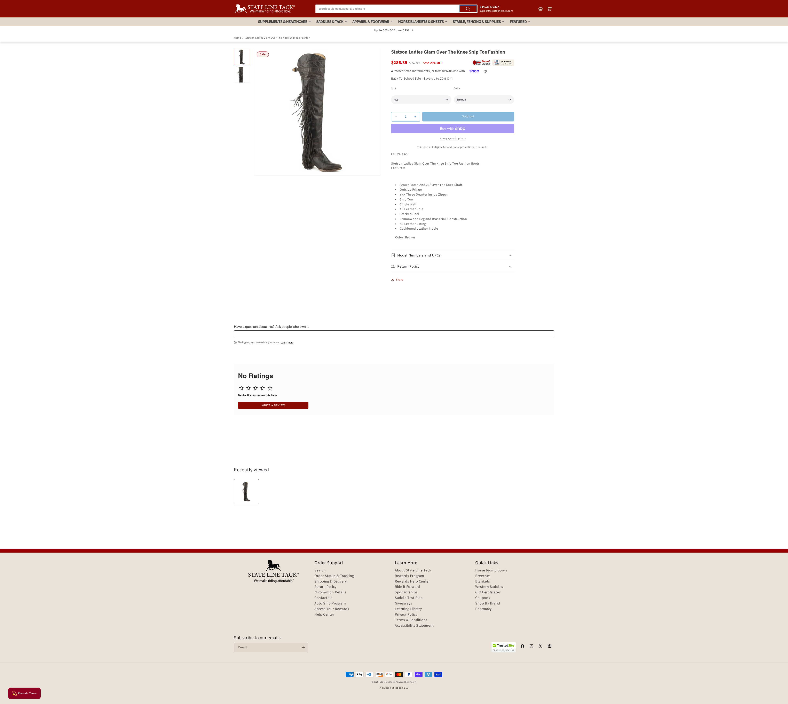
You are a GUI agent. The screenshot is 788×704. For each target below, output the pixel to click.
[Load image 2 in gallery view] (242, 75)
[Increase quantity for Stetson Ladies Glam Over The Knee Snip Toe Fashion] (415, 116)
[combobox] (396, 9)
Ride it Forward (407, 586)
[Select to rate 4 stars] (263, 388)
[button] (452, 255)
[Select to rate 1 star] (241, 388)
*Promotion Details (330, 592)
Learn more (287, 342)
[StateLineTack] (265, 9)
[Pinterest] (549, 647)
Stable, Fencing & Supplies (477, 22)
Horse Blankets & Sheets (421, 22)
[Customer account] (540, 8)
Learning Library (408, 609)
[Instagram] (531, 647)
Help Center (324, 614)
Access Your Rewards (331, 609)
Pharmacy (483, 609)
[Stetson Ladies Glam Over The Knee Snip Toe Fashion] (246, 491)
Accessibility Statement (414, 625)
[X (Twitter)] (540, 647)
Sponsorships (406, 592)
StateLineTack (387, 681)
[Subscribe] (303, 647)
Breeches (483, 576)
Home (237, 38)
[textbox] (394, 334)
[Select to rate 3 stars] (255, 388)
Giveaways (403, 603)
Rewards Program (409, 576)
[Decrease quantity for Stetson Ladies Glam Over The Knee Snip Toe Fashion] (396, 116)
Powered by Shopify (406, 681)
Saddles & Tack (329, 22)
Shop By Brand (487, 603)
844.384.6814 (489, 7)
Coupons (482, 597)
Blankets (482, 581)
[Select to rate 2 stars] (248, 388)
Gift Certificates (488, 592)
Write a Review (273, 405)
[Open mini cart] (549, 8)
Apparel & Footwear (370, 22)
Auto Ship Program (330, 603)
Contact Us (323, 597)
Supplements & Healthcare (282, 22)
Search (320, 570)
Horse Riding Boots (491, 570)
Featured (518, 22)
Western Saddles (489, 586)
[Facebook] (522, 647)
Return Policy (325, 586)
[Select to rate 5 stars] (270, 388)
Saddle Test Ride (409, 597)
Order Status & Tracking (334, 576)
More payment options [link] (453, 138)
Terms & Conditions (411, 620)
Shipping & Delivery (330, 581)
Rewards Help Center (412, 581)
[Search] (468, 8)
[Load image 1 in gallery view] (242, 57)
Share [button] (399, 280)
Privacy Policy (406, 614)
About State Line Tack (413, 570)
